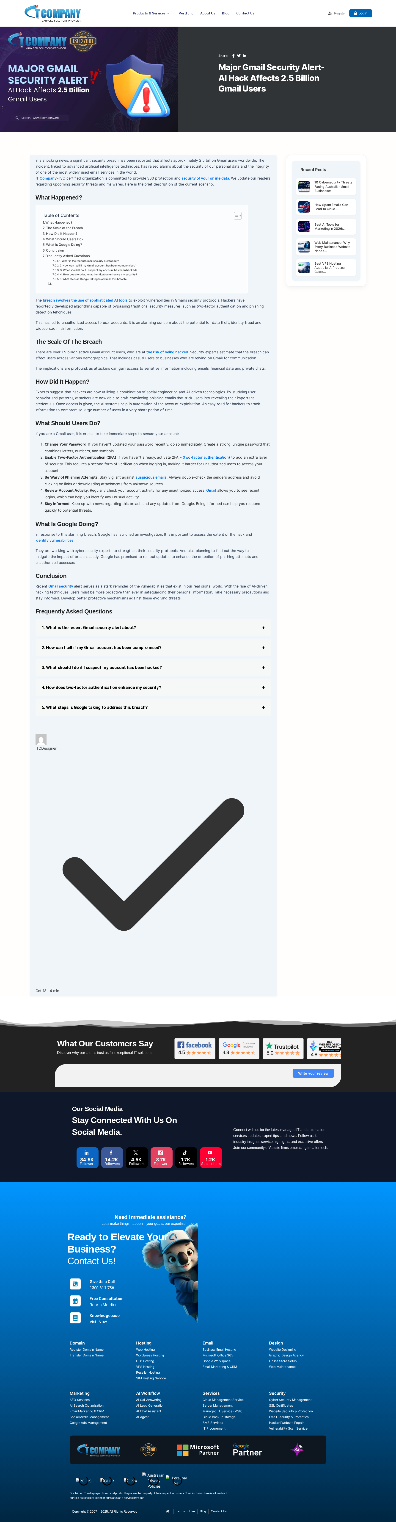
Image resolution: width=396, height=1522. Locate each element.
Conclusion (55, 250)
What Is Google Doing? (64, 245)
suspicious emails (150, 477)
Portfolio (186, 13)
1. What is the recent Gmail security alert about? (89, 261)
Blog (225, 13)
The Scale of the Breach (64, 228)
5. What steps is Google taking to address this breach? (93, 279)
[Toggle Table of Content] (235, 216)
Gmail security (60, 586)
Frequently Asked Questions (67, 256)
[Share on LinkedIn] (244, 55)
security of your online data (205, 178)
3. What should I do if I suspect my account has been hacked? (98, 270)
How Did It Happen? (61, 234)
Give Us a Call (102, 1281)
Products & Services (149, 13)
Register (340, 13)
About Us (207, 13)
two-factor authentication (206, 457)
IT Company (46, 178)
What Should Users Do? (64, 239)
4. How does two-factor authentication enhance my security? (98, 274)
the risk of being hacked (167, 352)
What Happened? (58, 222)
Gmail (211, 490)
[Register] (330, 13)
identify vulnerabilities (55, 540)
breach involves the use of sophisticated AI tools (85, 300)
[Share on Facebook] (233, 55)
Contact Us (245, 13)
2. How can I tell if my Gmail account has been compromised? (98, 265)
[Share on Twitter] (239, 55)
